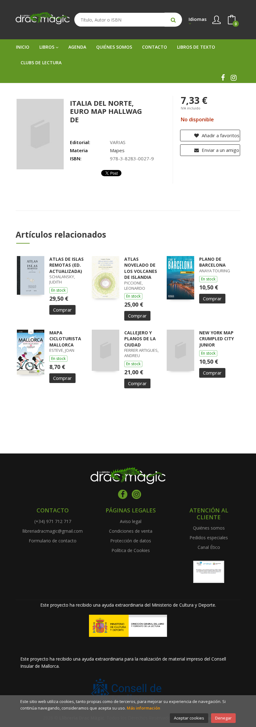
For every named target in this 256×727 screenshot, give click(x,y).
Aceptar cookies (189, 718)
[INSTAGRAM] (233, 77)
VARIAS (118, 142)
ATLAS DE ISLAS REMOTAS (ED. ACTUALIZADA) (66, 265)
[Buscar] (173, 20)
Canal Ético (209, 547)
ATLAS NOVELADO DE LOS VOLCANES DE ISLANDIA (140, 268)
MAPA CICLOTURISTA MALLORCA (65, 339)
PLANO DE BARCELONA (212, 262)
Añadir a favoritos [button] (219, 135)
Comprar (62, 310)
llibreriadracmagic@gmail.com (52, 531)
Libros (47, 47)
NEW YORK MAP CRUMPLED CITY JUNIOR (216, 339)
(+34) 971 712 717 (52, 521)
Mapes (117, 150)
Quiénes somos (209, 528)
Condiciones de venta (130, 531)
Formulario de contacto (52, 541)
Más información (143, 708)
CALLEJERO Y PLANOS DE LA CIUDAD (140, 339)
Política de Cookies (130, 550)
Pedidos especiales (209, 537)
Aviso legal (130, 521)
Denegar (223, 718)
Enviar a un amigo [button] (219, 150)
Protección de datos (130, 541)
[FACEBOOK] (223, 77)
